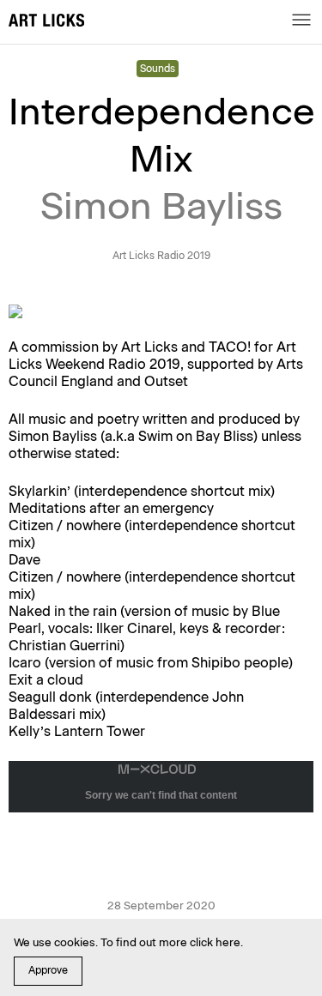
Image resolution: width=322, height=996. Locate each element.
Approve (48, 970)
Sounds (157, 69)
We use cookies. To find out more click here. (128, 942)
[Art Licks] (46, 22)
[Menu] (301, 20)
